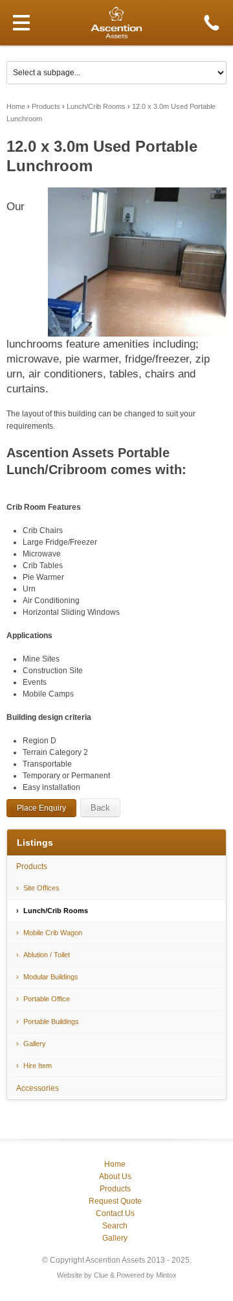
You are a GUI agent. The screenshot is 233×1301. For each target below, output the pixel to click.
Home (15, 106)
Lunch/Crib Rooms (96, 106)
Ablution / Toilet (46, 955)
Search (115, 1225)
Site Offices (41, 888)
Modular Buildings (50, 977)
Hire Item (37, 1065)
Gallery (34, 1043)
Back (100, 808)
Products (46, 106)
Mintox (166, 1275)
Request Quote (115, 1201)
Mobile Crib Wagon (52, 933)
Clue (101, 1275)
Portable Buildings (51, 1021)
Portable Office (46, 999)
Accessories (37, 1088)
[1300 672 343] (211, 22)
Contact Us (115, 1213)
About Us (115, 1176)
